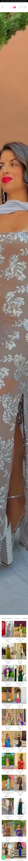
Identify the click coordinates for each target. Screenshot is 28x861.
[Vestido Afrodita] (20, 695)
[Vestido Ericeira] (8, 806)
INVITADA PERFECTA (7, 618)
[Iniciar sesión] (22, 7)
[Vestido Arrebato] (20, 783)
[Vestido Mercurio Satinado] (8, 739)
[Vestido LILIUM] (20, 717)
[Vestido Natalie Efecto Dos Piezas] (8, 783)
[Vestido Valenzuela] (20, 761)
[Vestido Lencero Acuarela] (8, 761)
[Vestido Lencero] (8, 850)
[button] (2, 7)
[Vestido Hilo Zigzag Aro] (8, 695)
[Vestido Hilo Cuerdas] (20, 629)
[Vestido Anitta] (8, 673)
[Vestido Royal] (20, 806)
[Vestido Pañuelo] (8, 629)
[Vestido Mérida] (8, 717)
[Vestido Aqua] (20, 651)
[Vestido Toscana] (20, 850)
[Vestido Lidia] (20, 828)
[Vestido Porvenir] (8, 828)
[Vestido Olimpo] (20, 739)
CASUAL (17, 618)
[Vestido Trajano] (8, 651)
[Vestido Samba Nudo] (20, 673)
